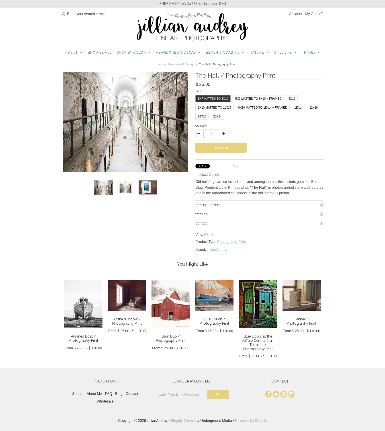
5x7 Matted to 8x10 (213, 98)
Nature (257, 53)
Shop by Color (131, 53)
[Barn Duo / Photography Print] (171, 331)
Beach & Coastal (223, 53)
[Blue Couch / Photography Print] (214, 314)
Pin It (236, 167)
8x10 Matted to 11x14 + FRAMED (262, 107)
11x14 (298, 107)
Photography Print (231, 242)
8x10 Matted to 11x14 (214, 107)
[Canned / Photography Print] (302, 314)
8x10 (292, 98)
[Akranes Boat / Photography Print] (83, 331)
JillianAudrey (217, 249)
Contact (132, 394)
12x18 (313, 107)
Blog (119, 394)
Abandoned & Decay (176, 53)
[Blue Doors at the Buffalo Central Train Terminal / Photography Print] (258, 331)
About (71, 53)
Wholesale (105, 401)
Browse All (99, 53)
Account (295, 14)
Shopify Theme (183, 421)
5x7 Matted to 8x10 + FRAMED (258, 98)
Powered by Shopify (251, 421)
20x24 (217, 116)
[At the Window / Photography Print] (127, 314)
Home (158, 64)
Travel (308, 53)
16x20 (202, 116)
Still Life (283, 53)
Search (78, 394)
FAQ (108, 394)
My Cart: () (314, 14)
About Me (94, 394)
